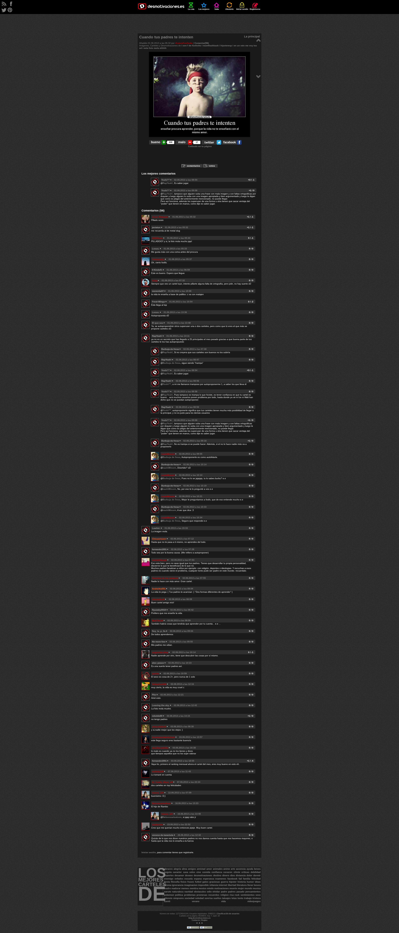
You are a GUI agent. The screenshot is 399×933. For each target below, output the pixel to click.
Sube (216, 9)
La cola (191, 9)
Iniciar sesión (242, 9)
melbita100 (157, 771)
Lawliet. (156, 528)
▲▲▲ (199, 922)
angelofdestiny (160, 652)
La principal (252, 36)
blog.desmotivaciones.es (199, 918)
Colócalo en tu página (200, 146)
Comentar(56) (202, 43)
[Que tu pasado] (258, 76)
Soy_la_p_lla (159, 631)
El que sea (157, 323)
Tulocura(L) (158, 259)
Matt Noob (157, 620)
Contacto (196, 920)
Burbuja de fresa (171, 363)
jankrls (155, 673)
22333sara (157, 238)
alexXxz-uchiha (160, 747)
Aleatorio (229, 9)
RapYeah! (168, 183)
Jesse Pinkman (160, 217)
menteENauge (159, 560)
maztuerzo (157, 824)
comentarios (193, 166)
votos (212, 166)
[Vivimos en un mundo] (258, 40)
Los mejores (203, 9)
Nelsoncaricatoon (161, 803)
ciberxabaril (158, 599)
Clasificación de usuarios (228, 914)
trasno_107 (158, 792)
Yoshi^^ (165, 180)
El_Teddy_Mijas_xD (162, 782)
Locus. (155, 248)
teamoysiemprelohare (163, 737)
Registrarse (255, 9)
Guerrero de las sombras (165, 578)
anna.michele (159, 726)
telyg (154, 280)
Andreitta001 (159, 588)
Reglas (204, 920)
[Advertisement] (199, 21)
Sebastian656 (159, 684)
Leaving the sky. (160, 705)
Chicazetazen (159, 538)
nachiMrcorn (168, 454)
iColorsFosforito (184, 43)
